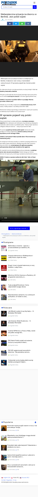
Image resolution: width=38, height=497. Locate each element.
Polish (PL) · (16, 477)
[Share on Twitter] (16, 23)
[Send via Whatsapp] (22, 23)
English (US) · (7, 477)
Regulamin (9, 480)
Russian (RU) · (26, 477)
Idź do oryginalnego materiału (18, 228)
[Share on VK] (28, 23)
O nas (14, 480)
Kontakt (3, 480)
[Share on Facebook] (10, 23)
